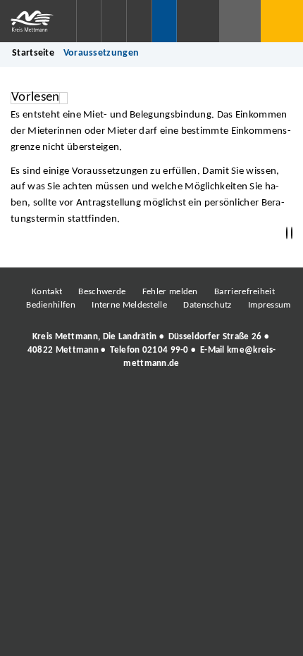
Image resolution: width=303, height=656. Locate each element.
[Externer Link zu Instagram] (87, 403)
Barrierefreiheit (244, 291)
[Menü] (282, 21)
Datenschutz (207, 305)
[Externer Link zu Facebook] (55, 403)
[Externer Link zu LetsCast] (245, 403)
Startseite (33, 53)
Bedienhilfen (50, 305)
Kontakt (47, 291)
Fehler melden (170, 291)
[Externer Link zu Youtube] (182, 403)
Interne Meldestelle (129, 305)
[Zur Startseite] (38, 21)
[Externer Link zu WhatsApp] (213, 403)
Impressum (269, 305)
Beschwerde (101, 291)
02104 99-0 (165, 350)
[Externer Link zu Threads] (118, 403)
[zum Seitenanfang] (291, 233)
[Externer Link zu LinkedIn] (150, 403)
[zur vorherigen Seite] (286, 233)
